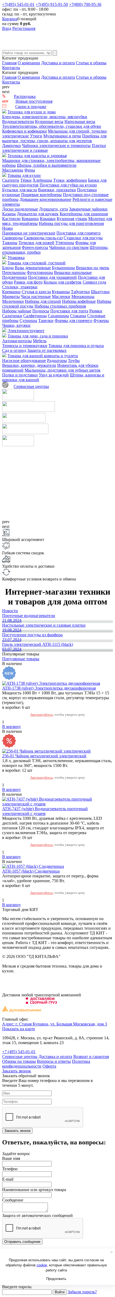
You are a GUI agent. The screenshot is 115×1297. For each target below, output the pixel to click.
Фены (29, 170)
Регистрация (23, 28)
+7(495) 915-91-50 (52, 4)
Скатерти (10, 180)
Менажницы (82, 296)
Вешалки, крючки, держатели (29, 365)
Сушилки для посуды (83, 238)
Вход (6, 28)
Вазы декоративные (33, 267)
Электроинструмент (25, 330)
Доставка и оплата (58, 63)
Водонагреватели (18, 121)
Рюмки (95, 311)
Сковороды (12, 238)
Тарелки (45, 320)
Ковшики (30, 218)
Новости (10, 610)
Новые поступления (34, 101)
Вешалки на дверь (92, 267)
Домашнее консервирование (45, 199)
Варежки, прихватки (57, 190)
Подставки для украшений (52, 277)
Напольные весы (79, 121)
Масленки (61, 296)
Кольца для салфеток (63, 282)
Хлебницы (42, 180)
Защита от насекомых (47, 350)
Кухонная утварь (72, 218)
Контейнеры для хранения (84, 214)
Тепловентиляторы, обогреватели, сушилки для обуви (51, 126)
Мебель (40, 341)
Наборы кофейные (79, 301)
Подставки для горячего (78, 233)
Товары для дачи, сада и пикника (37, 336)
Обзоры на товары (19, 1061)
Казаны (9, 214)
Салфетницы (35, 315)
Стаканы (78, 315)
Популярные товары (20, 659)
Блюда (8, 267)
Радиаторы (57, 360)
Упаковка (16, 257)
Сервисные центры (31, 386)
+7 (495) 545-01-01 (19, 1051)
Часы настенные (36, 296)
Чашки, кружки (16, 325)
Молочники (13, 301)
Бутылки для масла (19, 190)
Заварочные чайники (88, 209)
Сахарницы (58, 315)
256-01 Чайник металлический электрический (44, 756)
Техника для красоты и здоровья (37, 155)
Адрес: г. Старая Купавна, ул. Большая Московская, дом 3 (54, 1024)
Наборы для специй (43, 301)
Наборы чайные (16, 311)
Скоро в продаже (30, 106)
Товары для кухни (24, 175)
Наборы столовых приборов (60, 306)
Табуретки (80, 291)
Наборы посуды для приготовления (71, 223)
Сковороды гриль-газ (43, 238)
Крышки (48, 218)
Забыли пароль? (82, 1292)
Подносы (40, 311)
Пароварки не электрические (28, 233)
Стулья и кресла (36, 291)
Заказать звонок (16, 1071)
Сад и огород (14, 350)
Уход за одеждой (54, 375)
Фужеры (101, 320)
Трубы (74, 360)
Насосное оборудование (24, 360)
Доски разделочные (20, 209)
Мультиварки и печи (62, 136)
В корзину (11, 726)
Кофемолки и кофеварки (24, 131)
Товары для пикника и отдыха (76, 345)
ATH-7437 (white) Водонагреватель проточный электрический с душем (45, 811)
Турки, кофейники (70, 180)
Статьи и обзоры (91, 63)
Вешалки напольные (73, 272)
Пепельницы (14, 272)
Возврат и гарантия (91, 1056)
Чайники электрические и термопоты (56, 145)
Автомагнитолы (17, 341)
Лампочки (11, 145)
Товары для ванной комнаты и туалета (42, 355)
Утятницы (64, 242)
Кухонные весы (49, 121)
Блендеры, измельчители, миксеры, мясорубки (44, 116)
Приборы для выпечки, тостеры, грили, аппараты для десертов (54, 138)
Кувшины (61, 291)
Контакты (11, 67)
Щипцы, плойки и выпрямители (46, 165)
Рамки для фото (28, 282)
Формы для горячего (73, 320)
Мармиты (11, 296)
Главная (9, 63)
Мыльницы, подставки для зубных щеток (63, 370)
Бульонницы (63, 267)
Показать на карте (18, 1029)
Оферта (49, 1066)
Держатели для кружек (38, 214)
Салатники (12, 315)
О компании (29, 63)
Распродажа (25, 96)
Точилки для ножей (36, 242)
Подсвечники (14, 277)
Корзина (9, 19)
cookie (42, 1264)
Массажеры (12, 170)
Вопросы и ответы (54, 1061)
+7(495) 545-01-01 (18, 4)
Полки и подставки (20, 375)
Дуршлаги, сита (53, 209)
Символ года (94, 282)
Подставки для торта (69, 311)
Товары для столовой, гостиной (36, 263)
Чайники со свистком (69, 247)
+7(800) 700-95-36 (85, 4)
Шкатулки (100, 291)
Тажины (9, 242)
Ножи (7, 228)
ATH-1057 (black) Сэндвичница (31, 871)
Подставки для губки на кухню (68, 185)
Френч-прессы (35, 247)
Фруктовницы (40, 272)
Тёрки (26, 180)
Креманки (11, 291)
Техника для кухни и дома (31, 112)
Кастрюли (11, 218)
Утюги (36, 136)
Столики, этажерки (19, 287)
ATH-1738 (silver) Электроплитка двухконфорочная (49, 688)
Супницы (28, 320)
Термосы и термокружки (24, 345)
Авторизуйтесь (41, 715)
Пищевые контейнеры (41, 194)
